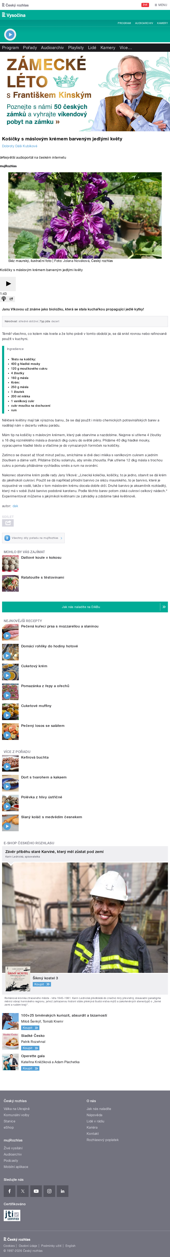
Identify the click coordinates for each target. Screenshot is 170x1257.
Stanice (9, 1121)
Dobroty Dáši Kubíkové (19, 146)
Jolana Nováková (76, 261)
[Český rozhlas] (15, 5)
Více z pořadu (17, 752)
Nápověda (94, 1115)
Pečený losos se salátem (42, 726)
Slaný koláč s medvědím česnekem (51, 817)
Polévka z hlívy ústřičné (41, 797)
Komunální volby (16, 1115)
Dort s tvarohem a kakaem (44, 777)
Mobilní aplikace (16, 1167)
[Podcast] (3, 299)
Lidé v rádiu (95, 1121)
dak (15, 506)
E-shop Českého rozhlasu (29, 843)
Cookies (9, 1245)
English (70, 1245)
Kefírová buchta (35, 757)
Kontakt (93, 1134)
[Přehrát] (8, 284)
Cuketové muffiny (36, 706)
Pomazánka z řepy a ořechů (45, 686)
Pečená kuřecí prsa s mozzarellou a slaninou (60, 626)
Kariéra (92, 1127)
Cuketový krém (34, 666)
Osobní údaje (28, 1245)
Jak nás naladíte (99, 1109)
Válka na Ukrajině (17, 1109)
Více (126, 47)
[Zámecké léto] (85, 91)
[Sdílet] (11, 299)
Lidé (92, 47)
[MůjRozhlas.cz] (8, 167)
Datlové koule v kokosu (41, 557)
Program (124, 23)
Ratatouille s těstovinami (42, 577)
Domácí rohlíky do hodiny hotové (49, 646)
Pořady (30, 47)
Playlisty (76, 47)
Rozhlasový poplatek (103, 1140)
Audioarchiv (144, 23)
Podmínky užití (51, 1245)
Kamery (162, 23)
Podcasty (11, 1161)
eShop (9, 1127)
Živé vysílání (13, 1148)
